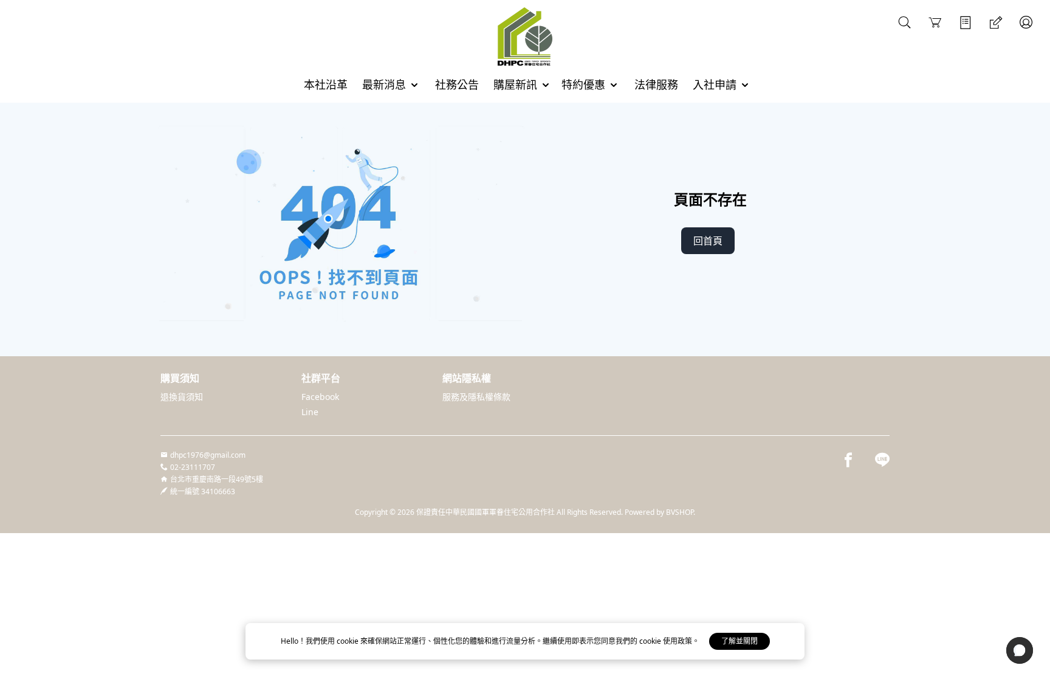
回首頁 (707, 240)
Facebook (320, 396)
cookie (348, 641)
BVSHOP (679, 512)
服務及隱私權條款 (476, 396)
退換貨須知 (181, 396)
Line (309, 412)
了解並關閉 (739, 641)
